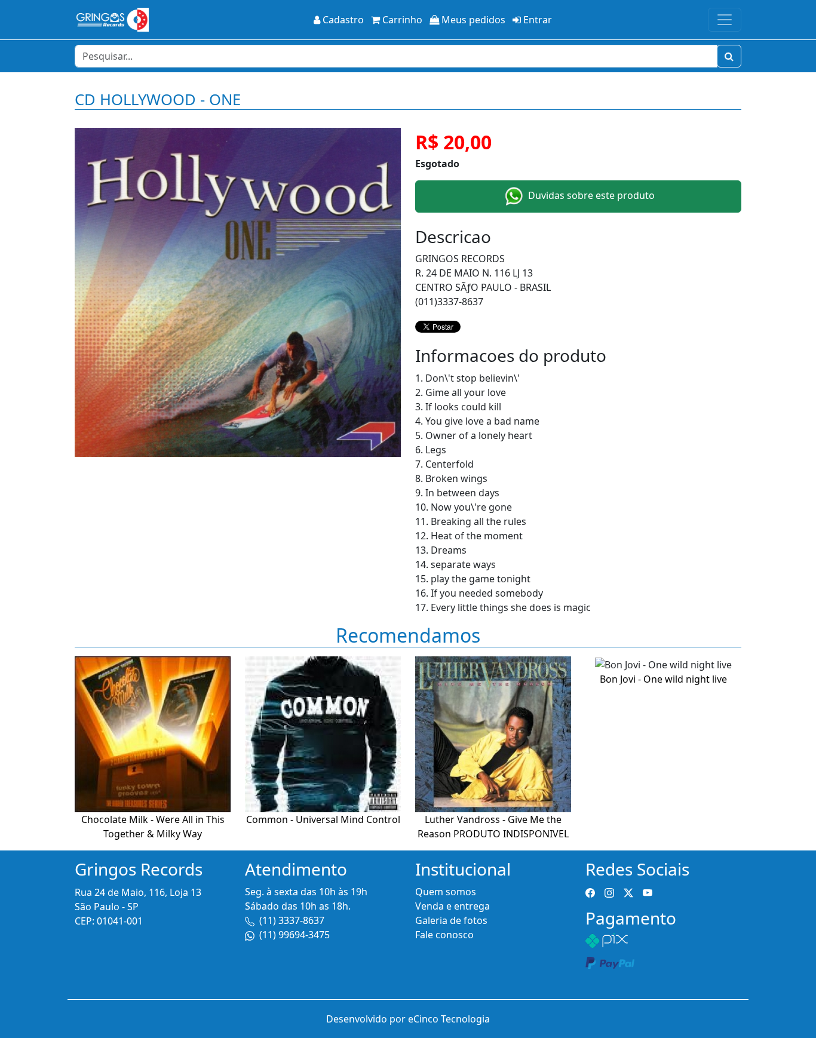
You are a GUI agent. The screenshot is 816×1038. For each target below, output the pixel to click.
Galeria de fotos (451, 920)
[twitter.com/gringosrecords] (628, 892)
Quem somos (445, 891)
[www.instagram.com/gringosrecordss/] (609, 892)
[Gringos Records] (112, 20)
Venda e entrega (452, 906)
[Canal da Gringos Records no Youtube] (647, 892)
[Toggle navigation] (724, 20)
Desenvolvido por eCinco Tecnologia (408, 1018)
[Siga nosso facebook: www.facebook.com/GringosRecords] (590, 892)
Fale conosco (444, 934)
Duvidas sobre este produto (590, 195)
